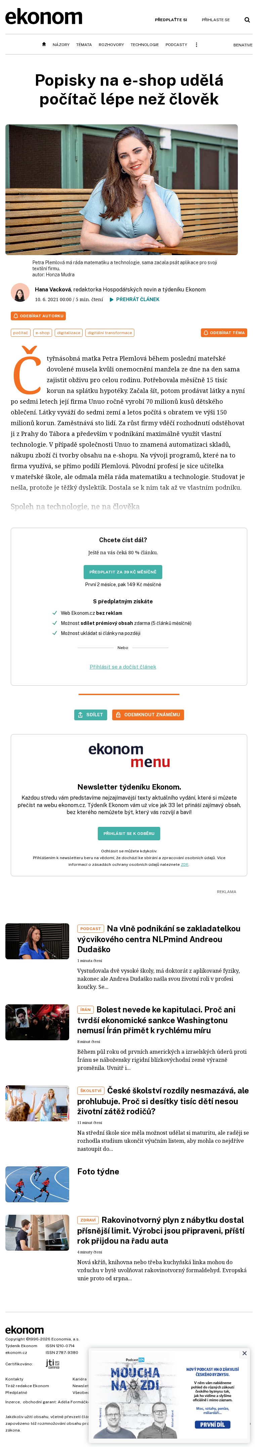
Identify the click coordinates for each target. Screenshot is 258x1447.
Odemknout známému (152, 714)
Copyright (15, 1339)
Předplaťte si (171, 19)
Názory (61, 44)
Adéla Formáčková (76, 1402)
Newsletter (83, 1385)
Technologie (145, 44)
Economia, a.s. (65, 1339)
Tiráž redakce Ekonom (27, 1385)
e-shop (43, 332)
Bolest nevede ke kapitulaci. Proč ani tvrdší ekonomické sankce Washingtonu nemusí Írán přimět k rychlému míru (156, 1020)
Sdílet (94, 714)
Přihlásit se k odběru (129, 833)
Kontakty (14, 1379)
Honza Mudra (60, 274)
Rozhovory (111, 44)
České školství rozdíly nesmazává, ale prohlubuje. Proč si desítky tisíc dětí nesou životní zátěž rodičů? (163, 1101)
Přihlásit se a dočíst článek (123, 667)
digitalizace (68, 332)
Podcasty (176, 44)
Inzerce (12, 1402)
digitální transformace (110, 332)
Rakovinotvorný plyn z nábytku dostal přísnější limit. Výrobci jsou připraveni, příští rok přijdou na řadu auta (161, 1230)
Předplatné (16, 1392)
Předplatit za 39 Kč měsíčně (123, 572)
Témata (84, 44)
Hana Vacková (53, 289)
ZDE (184, 864)
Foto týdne (98, 1171)
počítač (20, 332)
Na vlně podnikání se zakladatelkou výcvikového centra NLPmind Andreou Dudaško (159, 939)
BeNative (243, 45)
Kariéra (80, 1379)
